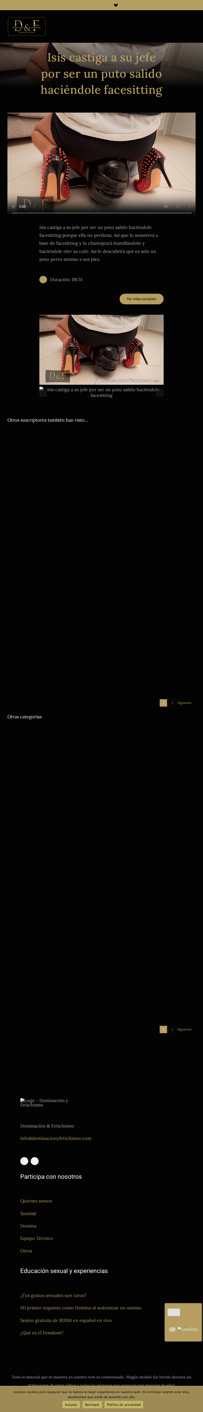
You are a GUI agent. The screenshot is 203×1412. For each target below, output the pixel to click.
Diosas (25, 513)
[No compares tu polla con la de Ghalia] (150, 529)
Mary (132, 688)
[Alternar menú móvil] (194, 21)
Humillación (28, 951)
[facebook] (24, 1161)
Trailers (67, 518)
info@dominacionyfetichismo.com (55, 1138)
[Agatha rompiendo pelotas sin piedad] (150, 454)
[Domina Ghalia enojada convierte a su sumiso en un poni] (150, 847)
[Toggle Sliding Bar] (185, 21)
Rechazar (92, 1405)
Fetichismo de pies (168, 558)
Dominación (41, 513)
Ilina (22, 518)
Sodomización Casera (64, 660)
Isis (32, 750)
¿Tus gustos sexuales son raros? (53, 1295)
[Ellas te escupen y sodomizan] (52, 730)
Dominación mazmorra (70, 513)
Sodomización (36, 660)
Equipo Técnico (36, 1238)
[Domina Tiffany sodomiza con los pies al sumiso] (150, 751)
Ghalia (12, 518)
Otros (26, 1251)
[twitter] (35, 1161)
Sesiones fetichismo (120, 564)
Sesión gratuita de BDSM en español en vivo (66, 1320)
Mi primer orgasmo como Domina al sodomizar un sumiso (80, 1308)
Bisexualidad (115, 1003)
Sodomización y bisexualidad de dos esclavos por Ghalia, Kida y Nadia (149, 987)
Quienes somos (36, 1201)
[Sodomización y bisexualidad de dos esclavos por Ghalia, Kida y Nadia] (150, 944)
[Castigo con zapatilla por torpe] (52, 847)
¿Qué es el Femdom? (41, 1333)
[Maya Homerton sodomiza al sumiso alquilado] (52, 604)
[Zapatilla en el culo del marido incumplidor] (150, 587)
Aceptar (71, 1405)
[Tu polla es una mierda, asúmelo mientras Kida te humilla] (52, 923)
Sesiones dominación (43, 518)
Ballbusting (131, 504)
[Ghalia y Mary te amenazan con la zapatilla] (150, 649)
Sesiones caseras (180, 801)
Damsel (13, 513)
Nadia (129, 1008)
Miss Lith (44, 750)
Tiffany (110, 807)
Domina (28, 1226)
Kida (49, 951)
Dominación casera (120, 626)
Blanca (110, 620)
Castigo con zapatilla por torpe (49, 882)
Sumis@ (28, 1213)
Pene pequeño (64, 951)
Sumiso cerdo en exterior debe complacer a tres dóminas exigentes (49, 497)
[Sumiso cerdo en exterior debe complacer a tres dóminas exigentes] (52, 454)
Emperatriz (144, 558)
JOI (41, 951)
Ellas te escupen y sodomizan (47, 743)
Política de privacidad (124, 1405)
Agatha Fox (113, 504)
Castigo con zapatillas (133, 620)
